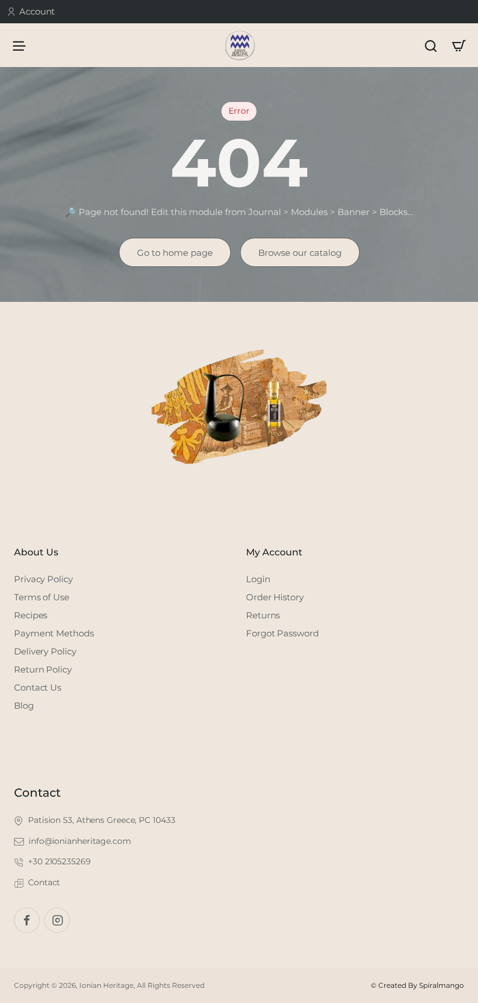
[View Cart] (459, 45)
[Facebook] (27, 920)
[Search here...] (431, 45)
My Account (274, 552)
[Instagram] (57, 920)
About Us (36, 552)
